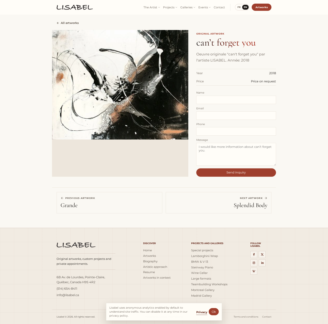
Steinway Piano (202, 267)
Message (202, 140)
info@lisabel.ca (68, 295)
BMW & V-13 (199, 261)
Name (200, 92)
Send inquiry (236, 172)
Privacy (201, 312)
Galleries (186, 7)
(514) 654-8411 (67, 288)
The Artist (150, 7)
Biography (150, 261)
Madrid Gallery (201, 295)
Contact (219, 7)
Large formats (201, 278)
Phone (200, 124)
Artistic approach (155, 267)
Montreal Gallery (202, 290)
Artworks (261, 7)
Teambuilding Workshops (209, 284)
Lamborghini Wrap (204, 256)
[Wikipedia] (253, 271)
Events (203, 7)
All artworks (68, 23)
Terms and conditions (246, 316)
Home (147, 250)
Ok (214, 312)
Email (200, 108)
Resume (149, 272)
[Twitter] (262, 254)
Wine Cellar (199, 273)
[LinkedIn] (262, 262)
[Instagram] (253, 262)
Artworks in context (157, 277)
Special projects (202, 250)
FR (239, 7)
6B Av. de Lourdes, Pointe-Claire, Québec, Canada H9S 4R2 (81, 279)
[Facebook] (253, 254)
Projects (168, 7)
